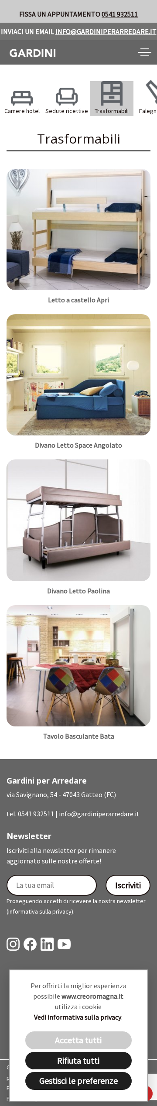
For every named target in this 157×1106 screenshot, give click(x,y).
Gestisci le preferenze (78, 1080)
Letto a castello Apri (78, 299)
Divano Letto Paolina (78, 590)
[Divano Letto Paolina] (78, 520)
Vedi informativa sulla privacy (77, 1017)
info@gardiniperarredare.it (106, 31)
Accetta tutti (78, 1039)
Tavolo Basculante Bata (78, 736)
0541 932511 (120, 14)
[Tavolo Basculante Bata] (78, 665)
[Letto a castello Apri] (78, 229)
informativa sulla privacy (40, 911)
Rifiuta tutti (78, 1060)
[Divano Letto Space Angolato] (78, 374)
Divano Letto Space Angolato (78, 445)
